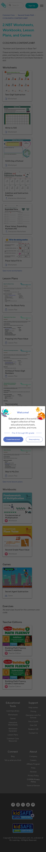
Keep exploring (34, 439)
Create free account (13, 439)
